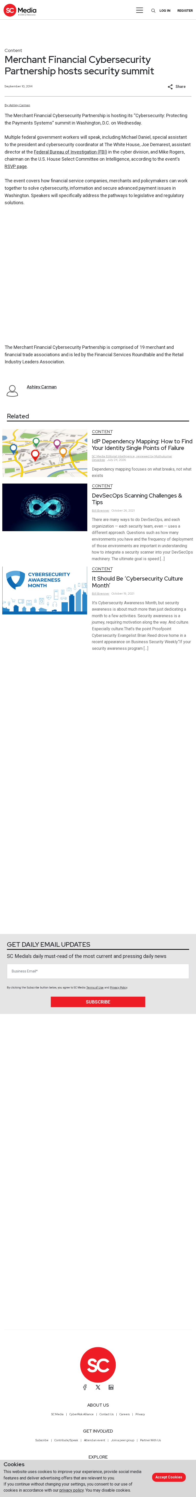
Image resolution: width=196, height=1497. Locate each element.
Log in (165, 10)
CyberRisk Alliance (81, 1414)
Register (185, 10)
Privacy (140, 1414)
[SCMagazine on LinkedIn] (111, 1387)
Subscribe (98, 1002)
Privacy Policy (118, 987)
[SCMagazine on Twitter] (98, 1387)
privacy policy (71, 1490)
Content (13, 50)
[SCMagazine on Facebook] (85, 1387)
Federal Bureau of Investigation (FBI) (70, 152)
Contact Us (107, 1414)
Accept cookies (168, 1477)
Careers (124, 1414)
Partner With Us (150, 1440)
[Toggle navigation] (140, 10)
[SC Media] (20, 10)
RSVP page (16, 166)
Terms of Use (95, 987)
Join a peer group (122, 1440)
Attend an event (94, 1440)
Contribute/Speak (66, 1440)
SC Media (57, 1414)
